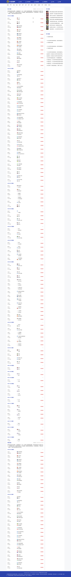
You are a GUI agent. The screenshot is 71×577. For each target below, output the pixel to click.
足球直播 (28, 1)
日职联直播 (9, 27)
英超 (8, 4)
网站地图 (45, 572)
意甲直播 (8, 72)
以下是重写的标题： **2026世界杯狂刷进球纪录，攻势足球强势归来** (55, 38)
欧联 (32, 4)
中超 (14, 4)
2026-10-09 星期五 (10, 383)
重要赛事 (45, 1)
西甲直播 (8, 212)
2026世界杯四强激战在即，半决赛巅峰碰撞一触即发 (55, 57)
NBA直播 (8, 369)
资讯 (53, 1)
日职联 (45, 4)
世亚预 (39, 4)
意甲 (29, 4)
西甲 (23, 4)
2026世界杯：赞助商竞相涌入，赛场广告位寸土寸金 (55, 65)
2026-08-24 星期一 (10, 68)
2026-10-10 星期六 (10, 397)
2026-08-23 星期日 (10, 15)
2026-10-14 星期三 (10, 427)
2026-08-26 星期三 (10, 208)
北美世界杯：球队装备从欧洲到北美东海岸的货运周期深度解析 (57, 13)
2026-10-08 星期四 (10, 377)
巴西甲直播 (9, 87)
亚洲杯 (35, 4)
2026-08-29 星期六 (10, 261)
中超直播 (8, 31)
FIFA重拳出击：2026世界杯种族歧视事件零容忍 (55, 59)
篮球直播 (37, 1)
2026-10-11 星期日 (10, 403)
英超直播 (8, 54)
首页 (21, 1)
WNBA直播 (9, 19)
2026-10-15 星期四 (10, 437)
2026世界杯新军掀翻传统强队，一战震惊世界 (57, 23)
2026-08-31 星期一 (10, 347)
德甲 (20, 4)
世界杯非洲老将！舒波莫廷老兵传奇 (56, 25)
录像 (60, 1)
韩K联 (49, 4)
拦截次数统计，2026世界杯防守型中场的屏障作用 (57, 29)
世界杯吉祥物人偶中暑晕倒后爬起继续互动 (57, 19)
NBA (11, 4)
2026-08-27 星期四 (10, 226)
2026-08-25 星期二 (10, 183)
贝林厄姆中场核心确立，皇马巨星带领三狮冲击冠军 (57, 21)
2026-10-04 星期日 (10, 365)
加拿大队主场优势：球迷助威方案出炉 (56, 15)
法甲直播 (8, 62)
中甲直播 (8, 38)
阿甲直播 (8, 99)
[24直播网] (11, 1)
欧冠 (17, 4)
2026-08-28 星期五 (10, 240)
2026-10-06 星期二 (10, 371)
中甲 (42, 4)
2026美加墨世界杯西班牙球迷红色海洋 (56, 17)
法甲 (26, 4)
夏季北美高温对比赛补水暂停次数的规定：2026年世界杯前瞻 (57, 11)
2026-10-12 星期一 (10, 421)
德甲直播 (8, 345)
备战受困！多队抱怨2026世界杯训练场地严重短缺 (55, 54)
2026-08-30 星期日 (10, 322)
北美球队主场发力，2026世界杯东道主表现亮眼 (57, 27)
